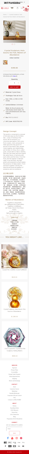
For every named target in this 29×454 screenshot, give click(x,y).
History (14, 406)
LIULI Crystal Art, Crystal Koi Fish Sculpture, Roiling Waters (15, 350)
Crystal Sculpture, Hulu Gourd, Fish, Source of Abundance (15, 310)
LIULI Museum (14, 410)
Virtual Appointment (14, 376)
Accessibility (14, 372)
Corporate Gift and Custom (14, 395)
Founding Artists (14, 408)
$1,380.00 (14, 316)
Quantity (14, 79)
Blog (14, 416)
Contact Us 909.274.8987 (14, 400)
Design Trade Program (14, 374)
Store (14, 387)
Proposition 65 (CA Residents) (14, 419)
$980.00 (15, 356)
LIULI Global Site (14, 414)
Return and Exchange (14, 381)
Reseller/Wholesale (14, 393)
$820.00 (14, 277)
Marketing (14, 391)
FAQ (14, 397)
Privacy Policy (14, 370)
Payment (14, 368)
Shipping (14, 378)
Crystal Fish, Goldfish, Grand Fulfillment (14, 270)
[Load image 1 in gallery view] (12, 44)
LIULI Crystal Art (17, 452)
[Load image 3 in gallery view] (14, 44)
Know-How (14, 412)
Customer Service (14, 389)
